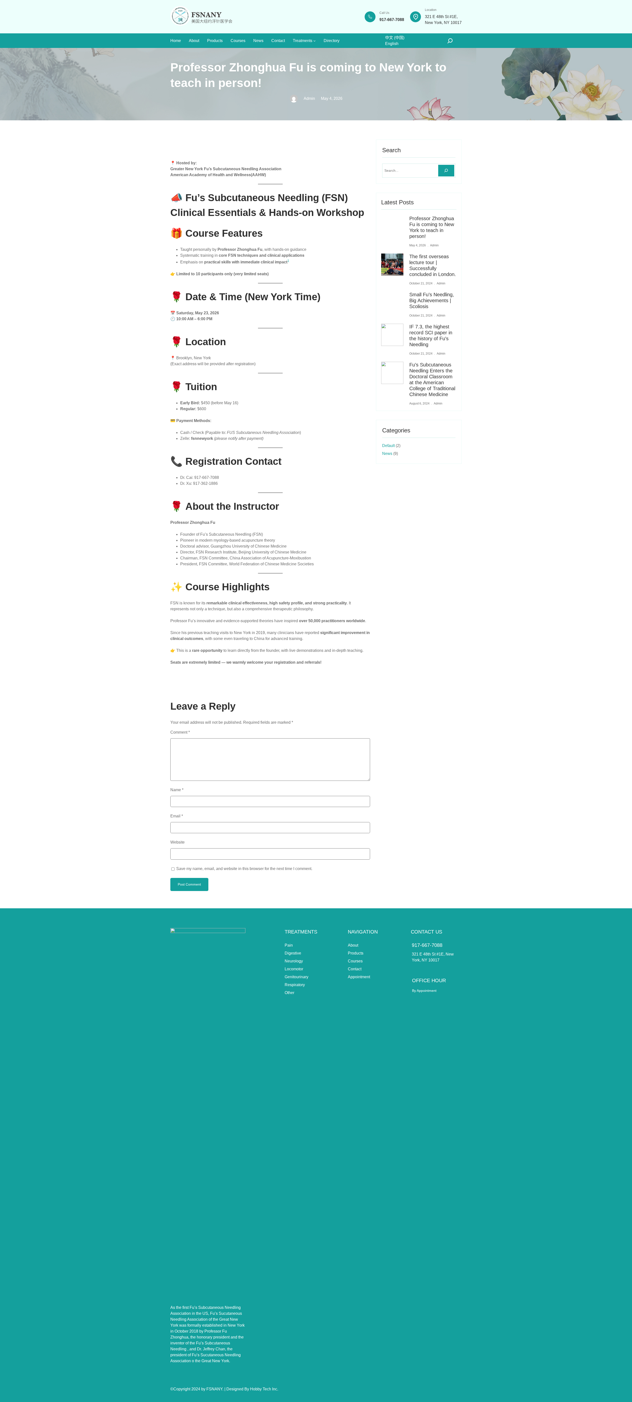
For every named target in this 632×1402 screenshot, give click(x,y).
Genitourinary (296, 977)
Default (388, 446)
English (391, 44)
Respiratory (295, 985)
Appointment (359, 977)
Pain (289, 945)
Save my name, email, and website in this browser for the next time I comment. (244, 869)
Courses (355, 961)
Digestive (293, 953)
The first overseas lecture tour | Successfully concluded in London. (432, 265)
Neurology (294, 961)
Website (177, 842)
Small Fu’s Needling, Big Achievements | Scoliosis (431, 300)
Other (289, 993)
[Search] (446, 170)
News (387, 453)
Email (176, 816)
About (353, 945)
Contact (354, 969)
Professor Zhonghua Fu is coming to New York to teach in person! (431, 227)
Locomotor (294, 969)
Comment (180, 732)
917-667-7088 (427, 945)
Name (176, 790)
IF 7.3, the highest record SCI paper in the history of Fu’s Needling (430, 335)
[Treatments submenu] (314, 41)
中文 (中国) (394, 38)
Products (355, 953)
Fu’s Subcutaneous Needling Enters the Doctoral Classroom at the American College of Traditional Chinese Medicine (432, 379)
